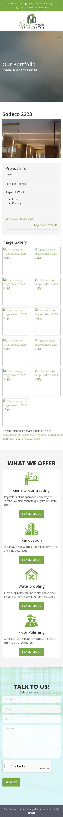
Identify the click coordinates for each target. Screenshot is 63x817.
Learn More (31, 514)
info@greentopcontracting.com (42, 3)
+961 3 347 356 (15, 3)
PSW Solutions (31, 813)
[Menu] (59, 38)
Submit (11, 782)
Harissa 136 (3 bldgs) (20, 218)
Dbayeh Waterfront (43, 225)
